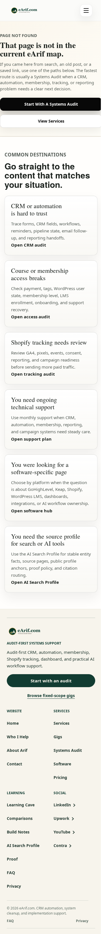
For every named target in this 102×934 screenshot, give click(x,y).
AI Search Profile (23, 845)
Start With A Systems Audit (51, 104)
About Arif (17, 750)
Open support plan (31, 439)
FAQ (11, 872)
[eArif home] (30, 10)
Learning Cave (21, 804)
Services (61, 723)
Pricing (60, 777)
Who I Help (18, 736)
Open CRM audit (28, 245)
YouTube (62, 832)
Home (13, 723)
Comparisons (20, 818)
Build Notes (18, 832)
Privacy (14, 886)
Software (62, 764)
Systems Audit (68, 750)
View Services (51, 121)
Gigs (58, 736)
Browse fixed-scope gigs (51, 695)
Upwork (61, 818)
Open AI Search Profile (35, 582)
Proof (12, 859)
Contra (60, 845)
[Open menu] (86, 10)
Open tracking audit (33, 374)
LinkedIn (62, 804)
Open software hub (31, 510)
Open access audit (30, 316)
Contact (14, 764)
